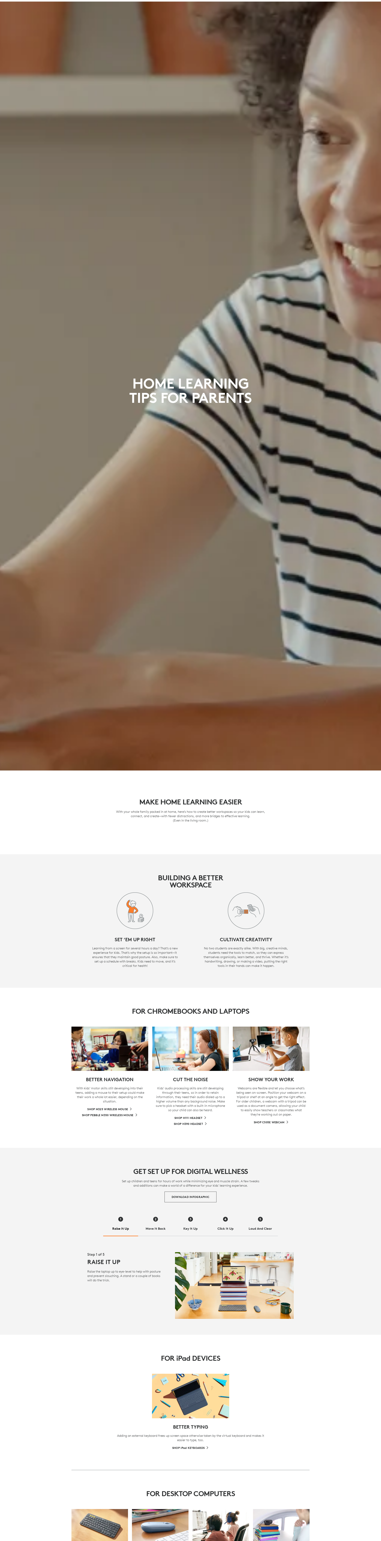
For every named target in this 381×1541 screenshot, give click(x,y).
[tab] (120, 1224)
